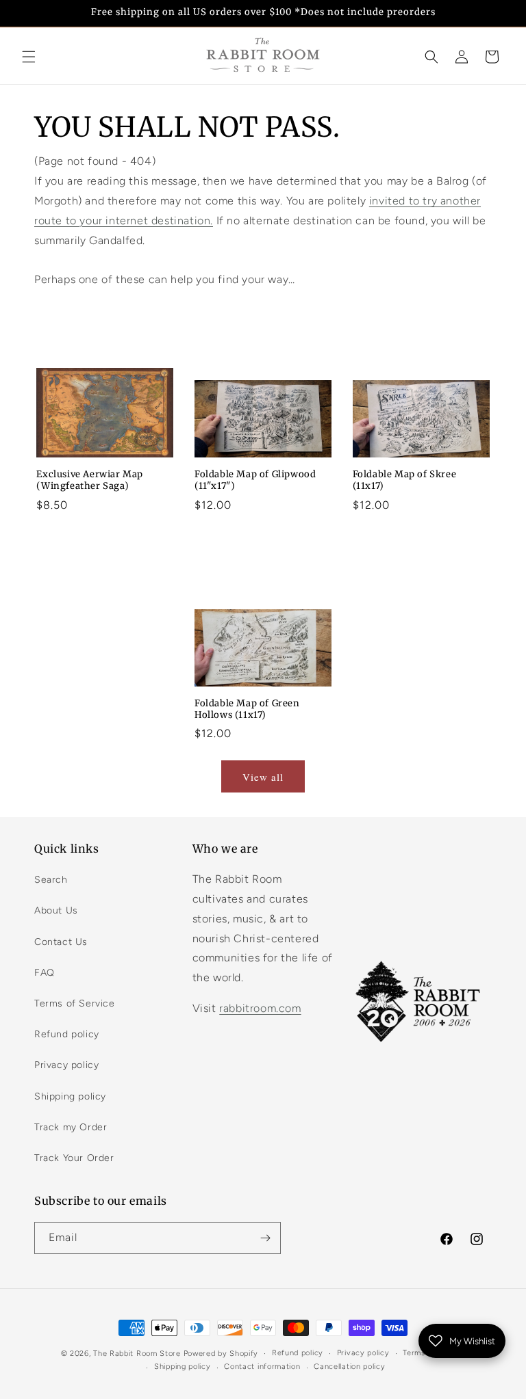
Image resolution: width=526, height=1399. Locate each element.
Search (51, 879)
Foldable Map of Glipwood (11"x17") (255, 480)
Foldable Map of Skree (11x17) (405, 480)
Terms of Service (74, 1003)
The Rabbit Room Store (137, 1353)
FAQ (44, 972)
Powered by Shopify (221, 1353)
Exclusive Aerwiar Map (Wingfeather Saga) (89, 480)
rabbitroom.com (260, 1008)
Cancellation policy (349, 1366)
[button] (29, 57)
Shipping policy (70, 1096)
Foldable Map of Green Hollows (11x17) (247, 709)
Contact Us (61, 942)
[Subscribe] (265, 1238)
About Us (56, 910)
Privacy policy (66, 1065)
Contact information (262, 1366)
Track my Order (70, 1127)
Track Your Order (74, 1158)
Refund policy (66, 1034)
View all (263, 777)
